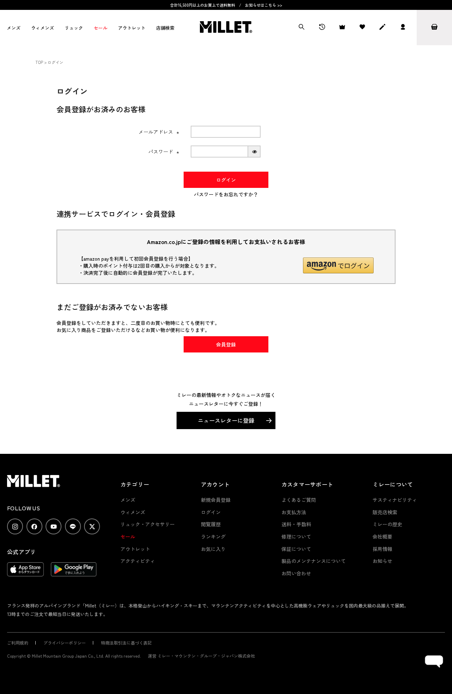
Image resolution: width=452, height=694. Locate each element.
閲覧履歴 (211, 524)
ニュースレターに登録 (226, 420)
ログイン (211, 512)
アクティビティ (137, 560)
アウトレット (131, 27)
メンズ (13, 27)
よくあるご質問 (298, 499)
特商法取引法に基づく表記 (126, 643)
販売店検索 (385, 512)
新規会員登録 (216, 499)
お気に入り (213, 548)
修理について (296, 536)
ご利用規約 (17, 643)
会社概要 (382, 536)
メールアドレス (158, 131)
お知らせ (382, 560)
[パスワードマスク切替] (254, 152)
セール (100, 27)
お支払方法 (293, 512)
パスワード (163, 151)
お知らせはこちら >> (263, 5)
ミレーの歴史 (387, 524)
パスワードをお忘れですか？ (226, 194)
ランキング (213, 536)
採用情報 (382, 548)
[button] (338, 265)
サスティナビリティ (395, 499)
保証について (296, 548)
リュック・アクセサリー (147, 524)
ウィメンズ (42, 27)
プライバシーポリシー (64, 643)
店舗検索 (165, 27)
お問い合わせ (296, 573)
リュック (74, 27)
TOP (39, 62)
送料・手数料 (296, 524)
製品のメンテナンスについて (313, 560)
